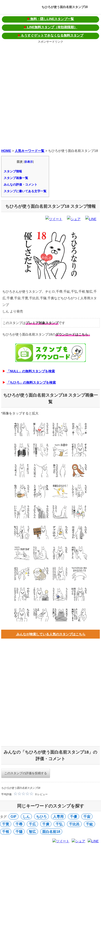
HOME (6, 151)
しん (26, 816)
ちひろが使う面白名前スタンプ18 (65, 7)
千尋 (19, 824)
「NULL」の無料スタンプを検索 (31, 371)
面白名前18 (51, 832)
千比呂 (74, 824)
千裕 (5, 832)
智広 (32, 832)
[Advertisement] (50, 95)
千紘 (89, 824)
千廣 (45, 824)
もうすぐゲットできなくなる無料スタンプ (50, 35)
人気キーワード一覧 (29, 151)
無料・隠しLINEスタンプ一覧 (50, 19)
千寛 (5, 824)
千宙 (86, 816)
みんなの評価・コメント (20, 184)
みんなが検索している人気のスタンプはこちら (50, 634)
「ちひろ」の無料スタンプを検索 (31, 382)
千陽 (19, 832)
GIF (13, 816)
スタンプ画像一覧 (16, 178)
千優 (73, 816)
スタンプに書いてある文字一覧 (25, 191)
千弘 (59, 824)
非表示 (28, 161)
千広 (32, 824)
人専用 (58, 816)
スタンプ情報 (13, 171)
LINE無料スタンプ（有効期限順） (50, 27)
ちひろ (41, 816)
